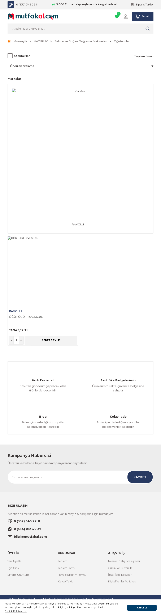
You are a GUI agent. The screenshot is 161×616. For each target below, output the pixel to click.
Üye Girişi (13, 568)
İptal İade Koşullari (120, 574)
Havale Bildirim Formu (72, 574)
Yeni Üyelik (14, 561)
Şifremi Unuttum (18, 574)
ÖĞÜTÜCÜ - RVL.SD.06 (26, 316)
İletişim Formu (67, 568)
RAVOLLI (15, 311)
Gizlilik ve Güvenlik (120, 568)
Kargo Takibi (66, 581)
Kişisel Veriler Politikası (122, 581)
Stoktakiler (22, 56)
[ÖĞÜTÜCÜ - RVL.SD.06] (43, 271)
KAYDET (140, 477)
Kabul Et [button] (142, 607)
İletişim (62, 561)
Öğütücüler (122, 41)
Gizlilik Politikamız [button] (16, 611)
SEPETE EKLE (51, 340)
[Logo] (33, 16)
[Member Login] (125, 16)
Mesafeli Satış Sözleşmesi (124, 561)
